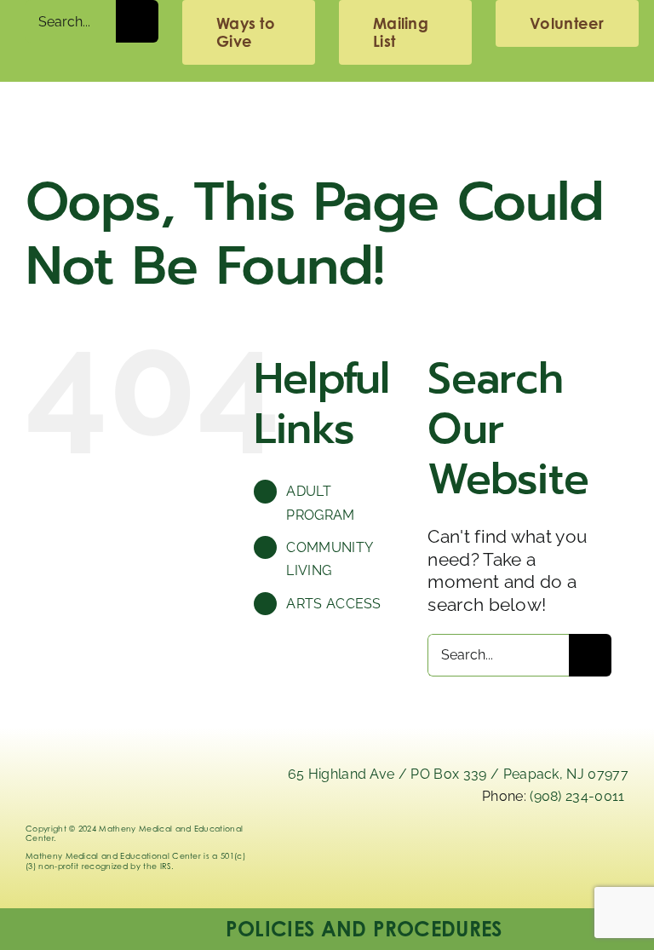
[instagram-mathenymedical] (516, 857)
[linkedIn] (421, 850)
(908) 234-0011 (577, 796)
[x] (468, 850)
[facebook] (564, 850)
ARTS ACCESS (334, 604)
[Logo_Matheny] (327, 107)
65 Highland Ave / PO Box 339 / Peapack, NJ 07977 (458, 774)
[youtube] (611, 850)
